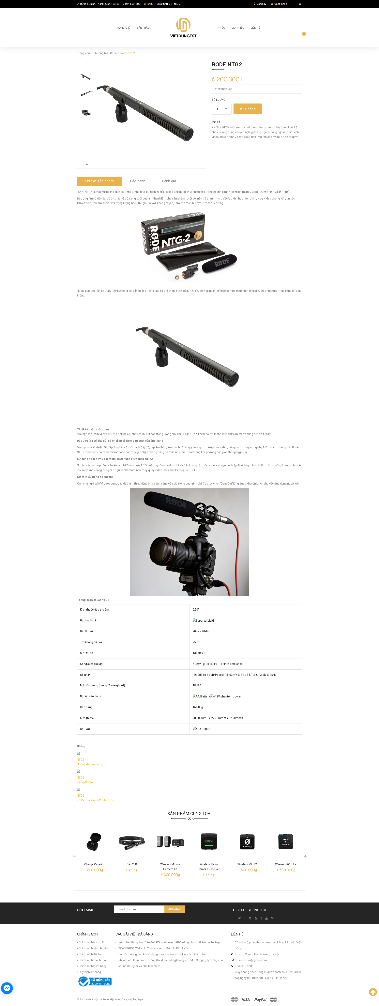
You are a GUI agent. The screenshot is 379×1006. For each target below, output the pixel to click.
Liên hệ (255, 27)
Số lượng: (219, 99)
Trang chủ (123, 27)
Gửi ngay (174, 909)
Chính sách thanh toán (93, 960)
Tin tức (220, 27)
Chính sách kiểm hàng (92, 966)
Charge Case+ (93, 864)
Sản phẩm (143, 27)
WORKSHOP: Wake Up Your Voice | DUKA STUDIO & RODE (154, 948)
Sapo (140, 999)
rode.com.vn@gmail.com (251, 960)
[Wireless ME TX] (247, 841)
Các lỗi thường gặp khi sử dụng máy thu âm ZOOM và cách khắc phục (162, 954)
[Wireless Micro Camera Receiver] (208, 841)
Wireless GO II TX (285, 864)
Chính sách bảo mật (91, 942)
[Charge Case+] (93, 841)
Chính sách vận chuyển (93, 948)
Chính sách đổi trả (90, 954)
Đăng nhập (280, 3)
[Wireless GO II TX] (285, 841)
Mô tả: (216, 122)
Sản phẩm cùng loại (189, 813)
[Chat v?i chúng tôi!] (7, 988)
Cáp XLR (132, 864)
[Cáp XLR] (131, 841)
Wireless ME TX (247, 864)
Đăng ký (261, 3)
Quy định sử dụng (89, 972)
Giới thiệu (238, 27)
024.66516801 (133, 3)
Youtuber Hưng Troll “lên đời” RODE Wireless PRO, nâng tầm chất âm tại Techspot (170, 942)
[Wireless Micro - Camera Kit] (170, 841)
